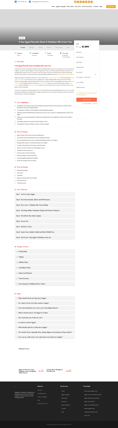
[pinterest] (83, 2)
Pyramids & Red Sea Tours (91, 412)
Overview (22, 47)
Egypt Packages (61, 6)
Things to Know (59, 47)
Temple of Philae (33, 85)
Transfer (95, 6)
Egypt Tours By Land (89, 401)
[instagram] (91, 2)
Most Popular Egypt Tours (90, 391)
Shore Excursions (87, 6)
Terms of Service (89, 93)
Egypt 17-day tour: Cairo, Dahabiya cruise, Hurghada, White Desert (27, 371)
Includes (40, 47)
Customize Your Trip (42, 403)
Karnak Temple (43, 83)
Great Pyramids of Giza (54, 78)
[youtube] (89, 2)
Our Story (39, 390)
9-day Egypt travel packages (65, 74)
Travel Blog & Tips (41, 393)
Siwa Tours (87, 415)
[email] (75, 2)
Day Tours (78, 6)
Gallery (22, 38)
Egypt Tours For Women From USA (92, 394)
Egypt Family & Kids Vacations (91, 398)
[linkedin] (81, 2)
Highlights (31, 47)
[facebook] (78, 2)
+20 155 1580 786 (22, 1)
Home (53, 6)
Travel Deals (111, 6)
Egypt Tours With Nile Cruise (91, 405)
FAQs (68, 47)
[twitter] (86, 2)
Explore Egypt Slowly (89, 408)
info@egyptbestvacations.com (40, 1)
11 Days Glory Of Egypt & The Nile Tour (54, 370)
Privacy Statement (81, 95)
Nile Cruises (70, 6)
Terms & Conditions (42, 397)
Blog (100, 6)
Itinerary (49, 47)
